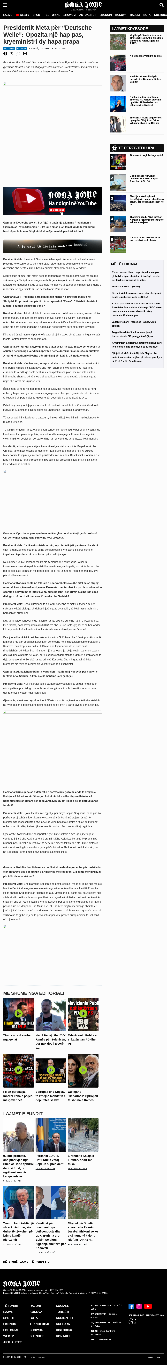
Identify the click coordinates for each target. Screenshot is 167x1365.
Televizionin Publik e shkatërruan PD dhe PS (82, 1039)
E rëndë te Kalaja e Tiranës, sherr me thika (81, 1160)
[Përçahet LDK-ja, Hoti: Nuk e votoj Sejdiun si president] (51, 1134)
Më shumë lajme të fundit (25, 1262)
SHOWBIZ (69, 15)
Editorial (9, 48)
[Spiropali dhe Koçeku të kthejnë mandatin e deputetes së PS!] (51, 1070)
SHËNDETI (37, 1336)
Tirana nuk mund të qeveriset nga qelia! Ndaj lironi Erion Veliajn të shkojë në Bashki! (145, 120)
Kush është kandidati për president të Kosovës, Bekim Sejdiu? (145, 79)
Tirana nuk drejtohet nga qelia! (146, 155)
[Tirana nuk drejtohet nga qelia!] (18, 1014)
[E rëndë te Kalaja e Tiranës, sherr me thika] (83, 1134)
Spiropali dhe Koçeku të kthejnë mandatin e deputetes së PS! (51, 1096)
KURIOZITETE (66, 1318)
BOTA (147, 15)
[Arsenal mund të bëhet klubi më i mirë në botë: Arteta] (118, 244)
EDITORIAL (53, 15)
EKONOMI (105, 15)
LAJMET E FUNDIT (22, 1113)
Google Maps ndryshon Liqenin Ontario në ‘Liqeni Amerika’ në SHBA (144, 178)
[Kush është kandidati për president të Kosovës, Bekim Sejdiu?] (118, 83)
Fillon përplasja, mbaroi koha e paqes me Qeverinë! (17, 1096)
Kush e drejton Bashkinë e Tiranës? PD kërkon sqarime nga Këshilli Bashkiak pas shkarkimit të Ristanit (145, 101)
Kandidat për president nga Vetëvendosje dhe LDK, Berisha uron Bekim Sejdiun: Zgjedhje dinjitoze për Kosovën (51, 1236)
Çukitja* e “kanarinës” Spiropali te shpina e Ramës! (83, 1096)
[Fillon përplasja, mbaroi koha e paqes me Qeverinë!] (18, 1070)
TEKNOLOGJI (39, 1324)
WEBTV (24, 15)
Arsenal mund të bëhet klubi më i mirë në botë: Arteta (145, 239)
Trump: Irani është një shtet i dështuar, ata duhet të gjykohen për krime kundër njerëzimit (18, 1231)
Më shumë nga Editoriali (33, 993)
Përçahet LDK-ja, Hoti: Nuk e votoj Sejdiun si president (49, 1160)
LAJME (7, 15)
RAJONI (135, 15)
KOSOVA (121, 15)
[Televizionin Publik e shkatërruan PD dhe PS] (83, 1014)
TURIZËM (62, 1312)
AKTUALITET (87, 15)
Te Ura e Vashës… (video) (126, 286)
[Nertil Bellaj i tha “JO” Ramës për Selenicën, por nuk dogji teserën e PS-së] (51, 1014)
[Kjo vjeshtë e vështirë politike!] (118, 62)
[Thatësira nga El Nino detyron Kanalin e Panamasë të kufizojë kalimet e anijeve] (118, 223)
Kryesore (21, 48)
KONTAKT (63, 1336)
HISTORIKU (64, 1330)
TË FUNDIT (11, 1305)
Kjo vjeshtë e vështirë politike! (146, 55)
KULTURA (63, 1324)
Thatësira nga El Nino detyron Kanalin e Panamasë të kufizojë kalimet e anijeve (147, 220)
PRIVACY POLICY (156, 1357)
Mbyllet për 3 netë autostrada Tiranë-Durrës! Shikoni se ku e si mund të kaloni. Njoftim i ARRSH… (83, 1231)
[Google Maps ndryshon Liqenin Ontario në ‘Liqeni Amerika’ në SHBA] (118, 182)
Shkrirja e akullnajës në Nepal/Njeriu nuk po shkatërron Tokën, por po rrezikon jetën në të (147, 200)
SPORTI (37, 15)
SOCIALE (62, 1305)
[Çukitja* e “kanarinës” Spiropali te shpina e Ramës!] (83, 1070)
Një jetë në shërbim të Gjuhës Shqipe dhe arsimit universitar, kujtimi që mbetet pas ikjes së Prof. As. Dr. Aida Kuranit (137, 357)
